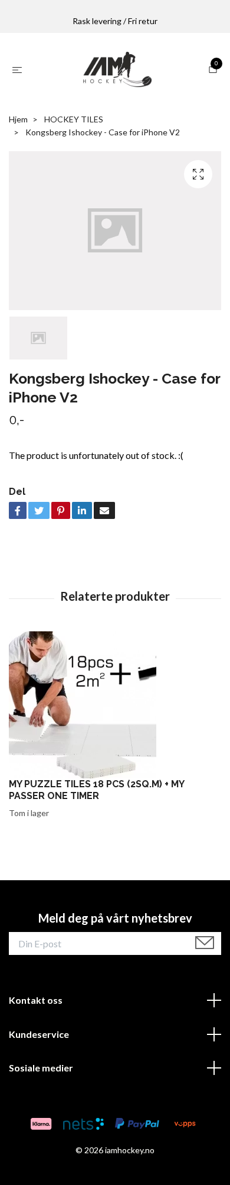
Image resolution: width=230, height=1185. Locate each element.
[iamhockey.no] (117, 69)
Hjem (18, 119)
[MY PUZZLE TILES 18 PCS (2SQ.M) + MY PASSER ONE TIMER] (115, 704)
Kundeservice (39, 1034)
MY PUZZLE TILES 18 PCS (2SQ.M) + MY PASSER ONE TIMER (96, 790)
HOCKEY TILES (73, 119)
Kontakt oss (36, 1000)
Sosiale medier (41, 1067)
